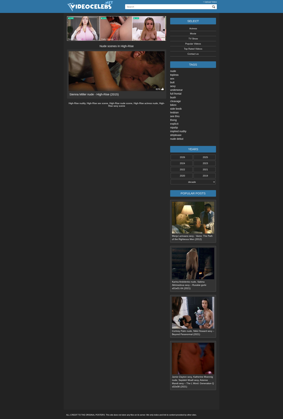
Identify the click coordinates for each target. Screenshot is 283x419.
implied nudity (178, 131)
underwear (176, 90)
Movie (193, 33)
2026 (182, 157)
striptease (175, 135)
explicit (174, 123)
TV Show (193, 38)
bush (173, 97)
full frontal (175, 93)
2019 (205, 175)
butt (172, 82)
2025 (205, 157)
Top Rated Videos (193, 48)
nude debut (176, 138)
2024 (182, 163)
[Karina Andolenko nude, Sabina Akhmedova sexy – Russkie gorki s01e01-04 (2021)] (193, 278)
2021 (205, 169)
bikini (173, 105)
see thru (174, 116)
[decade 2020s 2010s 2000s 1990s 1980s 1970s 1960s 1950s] (193, 182)
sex (172, 78)
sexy (173, 86)
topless (174, 74)
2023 (205, 163)
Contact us (193, 54)
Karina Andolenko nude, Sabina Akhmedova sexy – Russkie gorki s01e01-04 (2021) (189, 285)
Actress (193, 28)
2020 (182, 175)
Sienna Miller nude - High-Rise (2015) (94, 94)
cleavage (175, 101)
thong (173, 120)
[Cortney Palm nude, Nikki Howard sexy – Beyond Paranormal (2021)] (193, 327)
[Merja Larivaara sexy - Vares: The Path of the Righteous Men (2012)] (193, 232)
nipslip (174, 127)
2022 (182, 169)
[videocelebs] (89, 10)
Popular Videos (193, 43)
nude (173, 71)
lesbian (174, 112)
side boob (176, 108)
